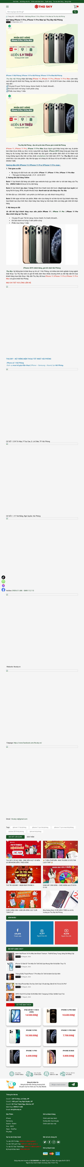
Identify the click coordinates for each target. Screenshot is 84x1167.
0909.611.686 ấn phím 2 (29, 1144)
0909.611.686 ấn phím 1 (28, 1141)
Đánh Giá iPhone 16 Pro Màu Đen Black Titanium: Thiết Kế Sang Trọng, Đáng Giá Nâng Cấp (44, 953)
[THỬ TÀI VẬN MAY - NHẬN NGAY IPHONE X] (23, 874)
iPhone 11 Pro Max (35, 149)
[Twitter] (45, 1142)
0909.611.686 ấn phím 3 (33, 1146)
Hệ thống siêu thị (25, 1)
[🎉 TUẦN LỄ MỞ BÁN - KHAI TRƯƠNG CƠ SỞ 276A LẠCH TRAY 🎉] (60, 849)
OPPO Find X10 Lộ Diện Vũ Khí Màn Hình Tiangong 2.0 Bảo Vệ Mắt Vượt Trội (39, 994)
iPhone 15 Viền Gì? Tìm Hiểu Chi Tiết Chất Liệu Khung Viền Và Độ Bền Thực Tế (40, 963)
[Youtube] (58, 1142)
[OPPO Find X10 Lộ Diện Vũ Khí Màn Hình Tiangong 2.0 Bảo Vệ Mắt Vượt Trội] (10, 997)
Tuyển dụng (48, 1)
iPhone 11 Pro (58, 212)
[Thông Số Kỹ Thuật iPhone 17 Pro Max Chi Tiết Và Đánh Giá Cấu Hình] (10, 977)
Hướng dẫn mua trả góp (51, 1121)
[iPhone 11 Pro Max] (51, 1036)
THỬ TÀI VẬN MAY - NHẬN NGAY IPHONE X (20, 885)
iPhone (8, 1118)
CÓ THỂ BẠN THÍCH (23, 1005)
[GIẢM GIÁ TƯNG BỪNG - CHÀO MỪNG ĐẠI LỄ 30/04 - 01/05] (60, 874)
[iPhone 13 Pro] (15, 1036)
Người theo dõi (42, 935)
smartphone (41, 156)
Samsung (9, 1121)
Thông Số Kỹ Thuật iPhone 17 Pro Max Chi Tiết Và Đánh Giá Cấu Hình (37, 974)
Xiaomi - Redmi (11, 1123)
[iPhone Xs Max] (51, 1057)
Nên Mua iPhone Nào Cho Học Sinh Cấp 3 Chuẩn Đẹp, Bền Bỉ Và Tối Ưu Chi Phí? (41, 984)
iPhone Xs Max (68, 1051)
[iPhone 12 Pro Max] (51, 1016)
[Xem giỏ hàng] (75, 6)
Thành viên (17, 935)
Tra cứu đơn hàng (58, 1)
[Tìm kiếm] (75, 11)
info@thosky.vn (16, 1109)
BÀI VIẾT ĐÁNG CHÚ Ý (15, 949)
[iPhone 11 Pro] (15, 1057)
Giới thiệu (16, 1)
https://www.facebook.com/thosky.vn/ (28, 743)
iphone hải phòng (35, 831)
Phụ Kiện (9, 1131)
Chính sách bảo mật (49, 1123)
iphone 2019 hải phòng (16, 831)
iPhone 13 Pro (31, 1030)
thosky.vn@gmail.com (19, 819)
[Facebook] (49, 1142)
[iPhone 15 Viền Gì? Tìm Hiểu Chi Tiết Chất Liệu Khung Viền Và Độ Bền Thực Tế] (10, 967)
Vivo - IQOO (10, 1126)
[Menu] (7, 7)
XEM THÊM (30, 837)
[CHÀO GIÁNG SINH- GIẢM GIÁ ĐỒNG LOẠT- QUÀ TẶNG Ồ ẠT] (23, 899)
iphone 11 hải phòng (19, 827)
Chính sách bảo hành (37, 1)
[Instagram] (54, 1142)
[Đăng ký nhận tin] (73, 1084)
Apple (50, 149)
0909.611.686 (18, 1107)
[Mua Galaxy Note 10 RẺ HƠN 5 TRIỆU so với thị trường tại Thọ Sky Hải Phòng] (60, 899)
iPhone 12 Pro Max (68, 1010)
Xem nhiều (12, 917)
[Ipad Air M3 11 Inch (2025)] (15, 1016)
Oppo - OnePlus (11, 1129)
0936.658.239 (25, 1149)
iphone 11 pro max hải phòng (64, 827)
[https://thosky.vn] (44, 7)
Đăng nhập (68, 1)
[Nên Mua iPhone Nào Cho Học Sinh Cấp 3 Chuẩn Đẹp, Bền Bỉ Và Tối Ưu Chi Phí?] (10, 987)
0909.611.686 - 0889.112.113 (23, 591)
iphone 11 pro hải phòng (40, 827)
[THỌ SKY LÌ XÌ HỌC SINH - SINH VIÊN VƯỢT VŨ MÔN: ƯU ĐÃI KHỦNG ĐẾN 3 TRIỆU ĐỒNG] (23, 849)
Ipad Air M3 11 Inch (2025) (31, 1011)
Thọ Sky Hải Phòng (13, 79)
